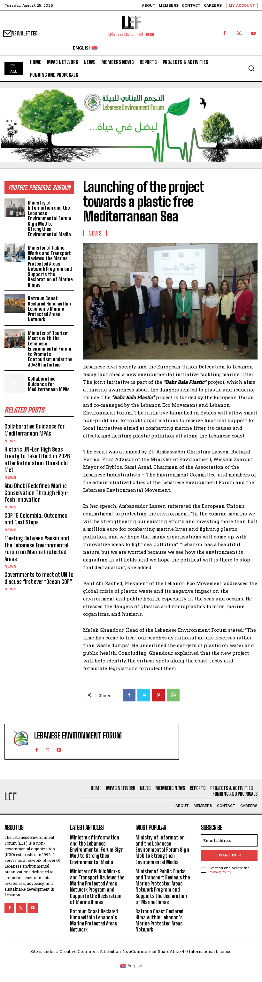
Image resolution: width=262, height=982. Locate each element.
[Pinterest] (158, 695)
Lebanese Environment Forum (78, 735)
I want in (226, 855)
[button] (251, 68)
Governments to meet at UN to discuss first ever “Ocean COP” (38, 578)
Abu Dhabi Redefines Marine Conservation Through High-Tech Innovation (36, 492)
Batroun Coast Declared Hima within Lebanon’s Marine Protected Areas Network (49, 308)
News (10, 441)
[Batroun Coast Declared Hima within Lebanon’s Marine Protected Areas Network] (14, 303)
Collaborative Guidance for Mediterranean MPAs (49, 384)
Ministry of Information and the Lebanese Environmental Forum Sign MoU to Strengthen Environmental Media (49, 218)
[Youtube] (253, 33)
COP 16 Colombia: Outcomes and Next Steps (35, 519)
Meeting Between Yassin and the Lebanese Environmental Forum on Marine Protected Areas (36, 548)
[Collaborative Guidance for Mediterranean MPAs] (14, 383)
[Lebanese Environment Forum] (20, 741)
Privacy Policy (220, 872)
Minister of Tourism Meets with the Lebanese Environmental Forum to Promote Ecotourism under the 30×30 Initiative (50, 348)
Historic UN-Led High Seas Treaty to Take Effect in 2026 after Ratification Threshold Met (37, 460)
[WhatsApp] (173, 695)
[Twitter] (238, 33)
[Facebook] (224, 33)
